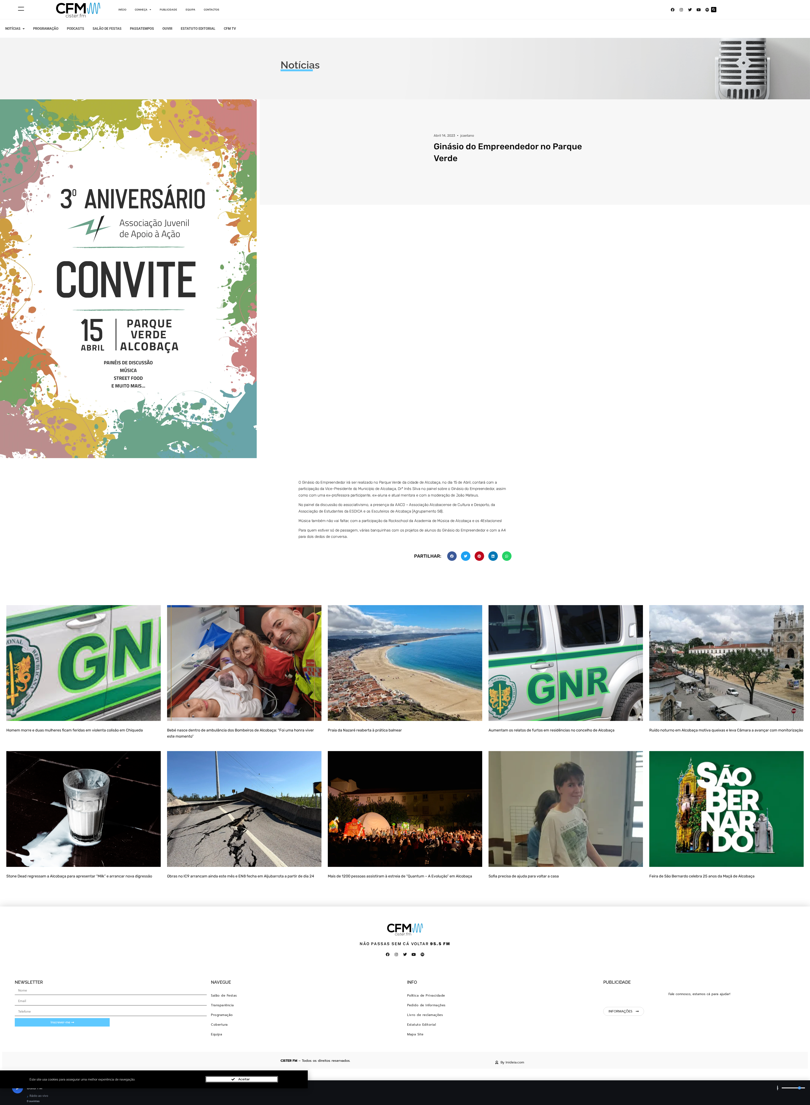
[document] (405, 552)
